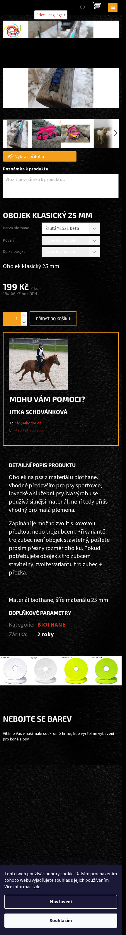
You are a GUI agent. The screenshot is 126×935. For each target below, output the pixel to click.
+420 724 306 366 (27, 430)
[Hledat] (82, 7)
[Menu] (113, 7)
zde (36, 886)
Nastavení (61, 902)
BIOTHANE (51, 625)
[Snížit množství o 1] (24, 322)
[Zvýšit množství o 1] (24, 315)
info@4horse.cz (27, 423)
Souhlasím (61, 920)
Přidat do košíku (53, 318)
